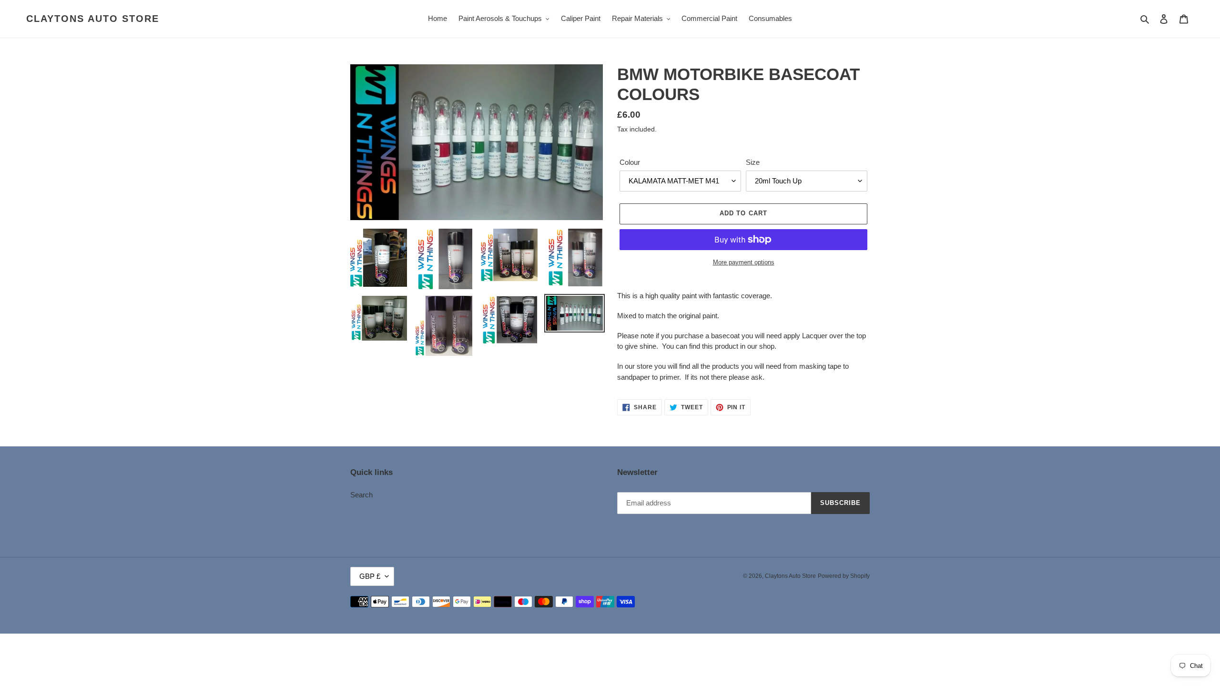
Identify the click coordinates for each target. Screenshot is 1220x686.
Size (753, 162)
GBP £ (369, 576)
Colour (630, 162)
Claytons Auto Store (92, 18)
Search (361, 495)
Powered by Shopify (844, 576)
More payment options (743, 262)
